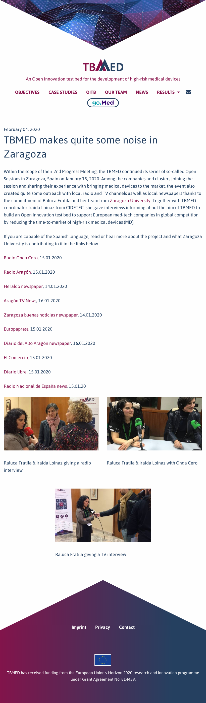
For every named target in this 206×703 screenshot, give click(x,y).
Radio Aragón (17, 272)
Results (166, 92)
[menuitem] (27, 92)
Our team (116, 92)
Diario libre (15, 371)
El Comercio (16, 357)
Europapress (16, 329)
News (142, 92)
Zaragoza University (130, 200)
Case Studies (62, 92)
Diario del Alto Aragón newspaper (37, 343)
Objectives (27, 92)
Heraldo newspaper (23, 286)
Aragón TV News (20, 300)
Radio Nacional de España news (35, 386)
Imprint (79, 627)
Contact (127, 627)
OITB (91, 92)
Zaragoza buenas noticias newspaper (41, 315)
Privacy (102, 627)
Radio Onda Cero (21, 257)
